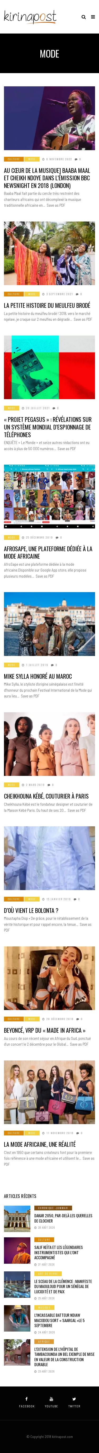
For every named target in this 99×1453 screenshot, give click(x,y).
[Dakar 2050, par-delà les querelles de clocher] (17, 1219)
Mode (32, 159)
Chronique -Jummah (53, 1208)
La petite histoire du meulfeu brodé (47, 305)
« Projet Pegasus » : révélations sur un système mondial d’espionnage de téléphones (48, 426)
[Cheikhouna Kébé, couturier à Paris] (49, 744)
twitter (74, 1406)
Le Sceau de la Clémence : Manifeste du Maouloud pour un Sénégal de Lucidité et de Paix (63, 1286)
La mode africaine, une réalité (40, 1144)
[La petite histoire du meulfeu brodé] (49, 253)
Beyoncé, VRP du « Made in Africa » (45, 1030)
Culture (14, 159)
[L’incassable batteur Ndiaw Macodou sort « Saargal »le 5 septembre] (17, 1318)
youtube (51, 1406)
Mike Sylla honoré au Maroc (38, 676)
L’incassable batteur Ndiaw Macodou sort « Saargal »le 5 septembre (59, 1320)
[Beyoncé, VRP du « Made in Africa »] (49, 978)
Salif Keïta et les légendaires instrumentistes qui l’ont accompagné (58, 1252)
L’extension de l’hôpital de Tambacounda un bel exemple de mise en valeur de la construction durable (64, 1356)
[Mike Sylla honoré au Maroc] (49, 624)
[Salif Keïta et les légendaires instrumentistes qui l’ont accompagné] (17, 1250)
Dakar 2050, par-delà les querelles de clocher (63, 1218)
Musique (44, 1307)
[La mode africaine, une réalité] (49, 1092)
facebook (27, 1406)
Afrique (44, 1341)
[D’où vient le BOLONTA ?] (49, 858)
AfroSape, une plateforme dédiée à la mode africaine (48, 552)
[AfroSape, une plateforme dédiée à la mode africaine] (49, 497)
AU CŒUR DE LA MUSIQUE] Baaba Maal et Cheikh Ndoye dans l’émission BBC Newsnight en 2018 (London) (47, 178)
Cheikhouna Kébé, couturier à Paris (46, 796)
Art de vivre (48, 1274)
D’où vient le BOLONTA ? (31, 910)
